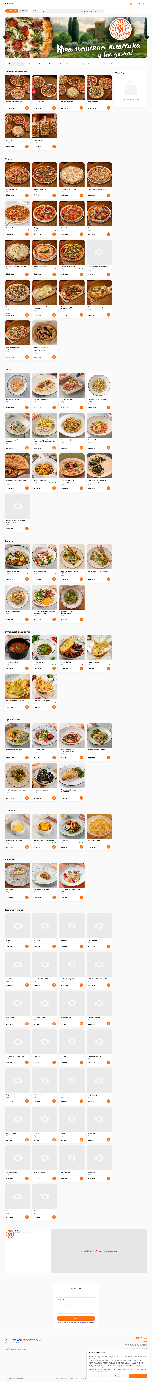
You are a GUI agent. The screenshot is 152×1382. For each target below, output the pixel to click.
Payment (8, 1343)
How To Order (17, 1343)
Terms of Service (61, 1378)
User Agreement (84, 1322)
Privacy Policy (73, 1378)
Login (143, 4)
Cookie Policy (129, 1369)
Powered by (9, 1378)
